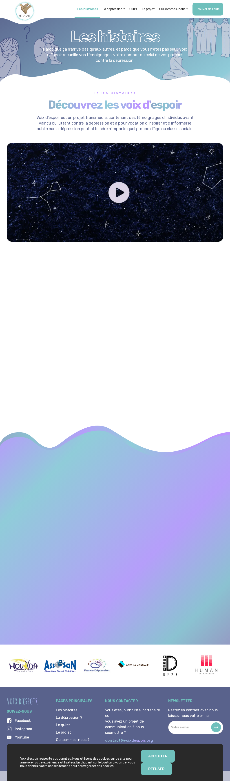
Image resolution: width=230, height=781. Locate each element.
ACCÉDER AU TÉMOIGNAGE (41, 384)
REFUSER (156, 769)
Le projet (148, 9)
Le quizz (63, 725)
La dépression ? (114, 9)
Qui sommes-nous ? (173, 9)
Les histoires (87, 9)
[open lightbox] (115, 192)
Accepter (158, 756)
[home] (25, 12)
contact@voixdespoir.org (129, 740)
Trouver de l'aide (208, 9)
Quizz (133, 9)
